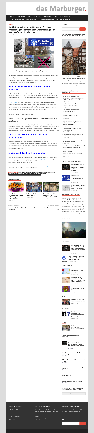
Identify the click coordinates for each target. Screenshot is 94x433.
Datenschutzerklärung (40, 418)
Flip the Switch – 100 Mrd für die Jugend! (30, 172)
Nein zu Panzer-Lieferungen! (15, 174)
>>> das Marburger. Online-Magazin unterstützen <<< (24, 19)
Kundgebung (23, 112)
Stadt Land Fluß (47, 16)
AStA (19, 172)
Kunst (29, 16)
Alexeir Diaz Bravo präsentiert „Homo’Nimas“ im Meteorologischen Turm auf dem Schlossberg (78, 279)
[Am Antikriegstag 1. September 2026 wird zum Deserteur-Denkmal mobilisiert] (65, 256)
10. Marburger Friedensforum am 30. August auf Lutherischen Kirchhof (77, 178)
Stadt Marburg (22, 16)
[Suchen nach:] (74, 29)
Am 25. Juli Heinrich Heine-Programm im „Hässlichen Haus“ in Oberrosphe (78, 187)
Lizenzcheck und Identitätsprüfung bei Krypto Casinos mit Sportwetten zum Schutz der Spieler (16, 196)
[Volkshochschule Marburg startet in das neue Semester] (66, 299)
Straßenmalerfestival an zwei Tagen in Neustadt (33, 194)
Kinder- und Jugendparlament (24, 173)
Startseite (12, 16)
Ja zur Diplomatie (13, 173)
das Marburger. (19, 430)
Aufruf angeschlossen (48, 166)
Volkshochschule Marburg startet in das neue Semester (78, 300)
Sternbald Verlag (65, 19)
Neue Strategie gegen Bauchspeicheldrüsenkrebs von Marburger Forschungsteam (72, 153)
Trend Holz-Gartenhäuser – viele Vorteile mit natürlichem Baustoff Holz (50, 195)
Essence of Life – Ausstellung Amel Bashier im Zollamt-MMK (78, 288)
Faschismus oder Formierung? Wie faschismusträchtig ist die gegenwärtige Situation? (77, 314)
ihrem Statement (14, 102)
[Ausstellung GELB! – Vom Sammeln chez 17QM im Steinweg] (66, 269)
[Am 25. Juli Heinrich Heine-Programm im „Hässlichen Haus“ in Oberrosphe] (66, 185)
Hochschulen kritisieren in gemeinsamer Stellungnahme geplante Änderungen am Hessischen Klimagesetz (72, 122)
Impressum (37, 416)
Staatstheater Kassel (66, 16)
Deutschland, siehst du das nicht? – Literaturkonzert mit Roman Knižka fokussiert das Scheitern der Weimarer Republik (73, 98)
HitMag (84, 430)
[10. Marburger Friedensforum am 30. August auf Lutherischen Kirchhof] (66, 175)
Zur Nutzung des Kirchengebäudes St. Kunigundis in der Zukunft (77, 327)
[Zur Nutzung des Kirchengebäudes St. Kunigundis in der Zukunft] (66, 326)
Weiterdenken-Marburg (35, 174)
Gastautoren (37, 16)
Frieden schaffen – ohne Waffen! (47, 172)
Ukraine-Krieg (25, 174)
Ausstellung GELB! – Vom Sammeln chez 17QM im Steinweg (77, 270)
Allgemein (10, 24)
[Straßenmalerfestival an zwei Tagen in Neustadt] (34, 187)
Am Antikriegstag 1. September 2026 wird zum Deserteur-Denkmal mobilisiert (76, 258)
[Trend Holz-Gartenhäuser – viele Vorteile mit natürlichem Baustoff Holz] (51, 187)
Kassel (56, 16)
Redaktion (37, 419)
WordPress (77, 430)
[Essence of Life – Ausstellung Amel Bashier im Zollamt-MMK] (66, 287)
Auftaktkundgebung (40, 159)
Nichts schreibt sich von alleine (49, 19)
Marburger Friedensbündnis (38, 173)
